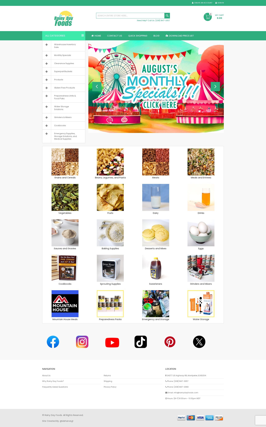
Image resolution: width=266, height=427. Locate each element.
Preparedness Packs (110, 319)
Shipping (108, 381)
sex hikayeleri (168, 423)
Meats (155, 177)
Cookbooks (65, 283)
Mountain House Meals (65, 319)
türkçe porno (80, 423)
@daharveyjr (66, 421)
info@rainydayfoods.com (186, 392)
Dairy (155, 213)
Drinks (201, 213)
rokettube (155, 423)
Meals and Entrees (201, 177)
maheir (69, 423)
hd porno (92, 423)
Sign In (221, 3)
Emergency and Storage (155, 319)
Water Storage (201, 319)
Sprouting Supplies (110, 283)
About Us (46, 375)
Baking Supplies (110, 248)
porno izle (59, 423)
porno (45, 423)
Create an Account (203, 3)
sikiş (51, 423)
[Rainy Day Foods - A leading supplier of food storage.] (67, 18)
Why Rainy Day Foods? (53, 381)
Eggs (201, 248)
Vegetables (64, 213)
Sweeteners (155, 283)
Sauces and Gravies (65, 248)
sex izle (101, 423)
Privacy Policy (110, 387)
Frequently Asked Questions (55, 387)
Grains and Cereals (65, 177)
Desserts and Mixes (155, 248)
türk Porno (111, 423)
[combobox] (133, 15)
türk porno (143, 423)
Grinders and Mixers (201, 283)
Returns (107, 375)
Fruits (110, 213)
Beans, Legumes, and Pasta (110, 177)
